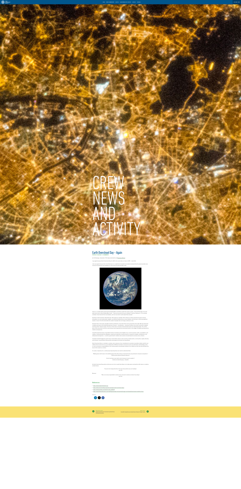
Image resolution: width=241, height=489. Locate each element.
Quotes (117, 2)
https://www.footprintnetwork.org (100, 385)
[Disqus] (120, 439)
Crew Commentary (110, 2)
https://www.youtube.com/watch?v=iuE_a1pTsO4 (104, 389)
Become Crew (237, 2)
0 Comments (105, 254)
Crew (104, 2)
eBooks (139, 2)
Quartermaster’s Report (125, 2)
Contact (134, 2)
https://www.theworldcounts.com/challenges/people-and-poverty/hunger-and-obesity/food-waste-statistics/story (118, 391)
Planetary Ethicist (121, 257)
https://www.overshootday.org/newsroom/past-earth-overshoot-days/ (108, 387)
